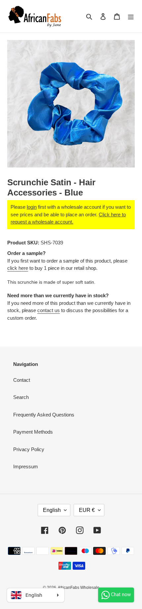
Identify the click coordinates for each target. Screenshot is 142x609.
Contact (21, 380)
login (32, 207)
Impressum (25, 466)
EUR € (87, 510)
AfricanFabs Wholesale (78, 587)
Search (21, 397)
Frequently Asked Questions (43, 414)
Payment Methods (33, 432)
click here (17, 268)
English (52, 510)
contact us (48, 310)
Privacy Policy (28, 449)
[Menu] (131, 16)
